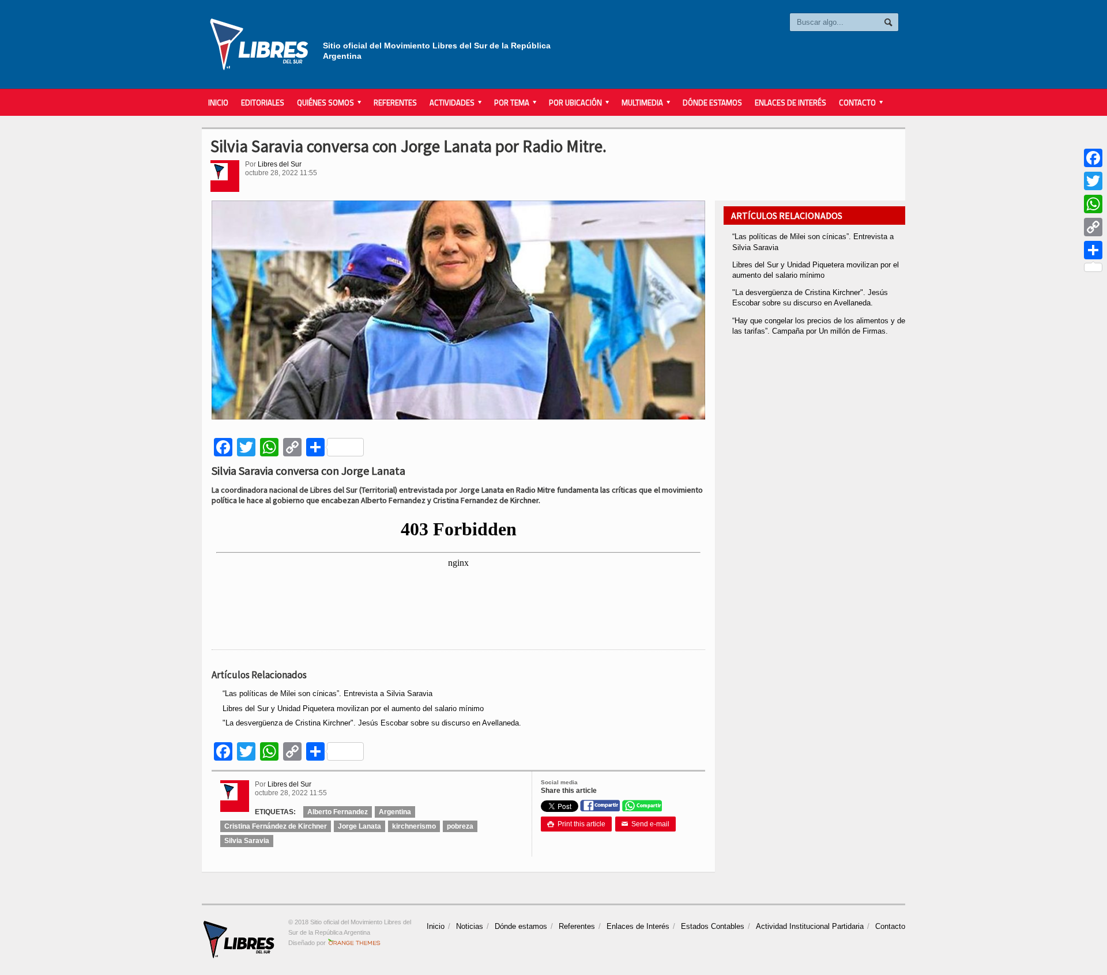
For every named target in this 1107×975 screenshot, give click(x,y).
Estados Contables (712, 926)
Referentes (395, 102)
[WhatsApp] (1093, 204)
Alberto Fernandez (337, 812)
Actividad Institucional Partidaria (810, 926)
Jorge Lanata (359, 826)
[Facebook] (1093, 157)
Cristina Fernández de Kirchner (275, 826)
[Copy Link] (1093, 227)
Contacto (890, 926)
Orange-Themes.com (354, 943)
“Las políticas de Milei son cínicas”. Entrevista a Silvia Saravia (327, 693)
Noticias (469, 926)
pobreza (460, 826)
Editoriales (262, 102)
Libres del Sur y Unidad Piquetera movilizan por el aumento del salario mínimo (353, 708)
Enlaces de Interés (790, 102)
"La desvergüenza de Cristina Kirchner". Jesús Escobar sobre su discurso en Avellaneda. (372, 723)
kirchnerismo (414, 826)
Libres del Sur (280, 164)
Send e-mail (645, 824)
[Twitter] (1093, 180)
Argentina (395, 812)
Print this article (576, 824)
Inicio (218, 102)
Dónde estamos (712, 102)
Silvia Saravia (246, 841)
